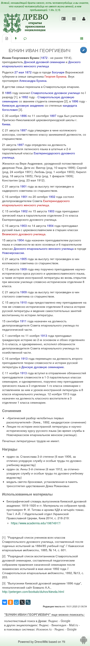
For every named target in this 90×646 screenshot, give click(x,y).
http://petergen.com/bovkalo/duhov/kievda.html (33, 591)
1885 (8, 93)
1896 (75, 101)
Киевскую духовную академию (23, 105)
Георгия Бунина (55, 76)
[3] (20, 109)
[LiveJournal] (28, 602)
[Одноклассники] (10, 602)
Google (65, 621)
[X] (22, 602)
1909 (23, 269)
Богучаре (58, 72)
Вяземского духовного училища (23, 234)
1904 (50, 225)
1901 (23, 186)
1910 (23, 302)
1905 (23, 259)
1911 (23, 321)
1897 (53, 116)
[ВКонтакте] (4, 602)
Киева (6, 124)
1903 (51, 211)
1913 (43, 335)
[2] (66, 101)
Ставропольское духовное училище (55, 93)
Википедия (58, 625)
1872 (44, 57)
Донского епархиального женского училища (41, 64)
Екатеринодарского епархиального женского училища (36, 203)
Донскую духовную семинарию (42, 367)
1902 (52, 196)
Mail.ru (73, 625)
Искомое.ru (44, 629)
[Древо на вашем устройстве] (83, 641)
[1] (15, 97)
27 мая (19, 72)
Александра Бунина (32, 80)
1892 (24, 97)
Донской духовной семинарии (44, 62)
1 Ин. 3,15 (54, 10)
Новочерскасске (13, 253)
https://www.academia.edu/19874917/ (36, 523)
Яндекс (53, 621)
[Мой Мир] (16, 602)
